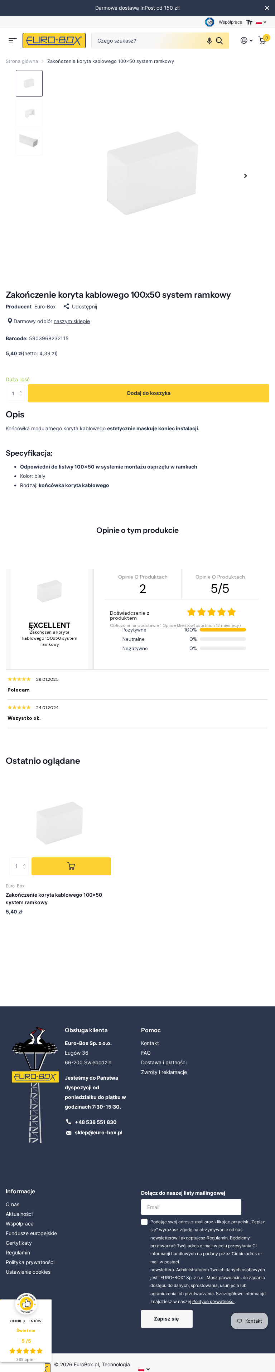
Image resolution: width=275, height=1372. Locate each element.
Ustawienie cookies (28, 1272)
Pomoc (151, 1030)
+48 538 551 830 (96, 1122)
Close (267, 8)
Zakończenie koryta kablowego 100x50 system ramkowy (54, 898)
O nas (12, 1204)
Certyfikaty (19, 1243)
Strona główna (22, 61)
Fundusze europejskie (31, 1233)
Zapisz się (167, 1319)
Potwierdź (219, 41)
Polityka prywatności (30, 1262)
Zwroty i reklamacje (164, 1072)
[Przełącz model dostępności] (249, 22)
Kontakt (150, 1043)
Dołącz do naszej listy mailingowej (183, 1193)
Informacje (20, 1191)
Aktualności (19, 1214)
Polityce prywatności (213, 1301)
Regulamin (18, 1252)
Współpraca (230, 22)
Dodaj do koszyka (148, 393)
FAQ (146, 1053)
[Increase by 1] (22, 387)
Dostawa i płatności (164, 1062)
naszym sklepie (72, 321)
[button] (209, 41)
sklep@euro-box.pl (98, 1132)
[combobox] (160, 41)
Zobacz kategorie (13, 41)
